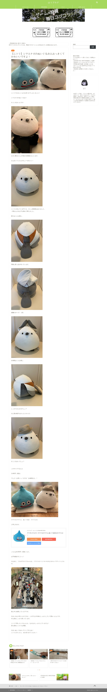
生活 (13, 50)
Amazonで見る (34, 539)
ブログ (63, 7)
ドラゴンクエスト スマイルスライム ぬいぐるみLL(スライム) (45, 533)
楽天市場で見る (48, 539)
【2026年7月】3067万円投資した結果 (83, 60)
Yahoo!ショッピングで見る (34, 543)
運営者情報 (44, 7)
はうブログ (53, 2)
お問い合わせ (82, 7)
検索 (74, 44)
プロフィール (25, 7)
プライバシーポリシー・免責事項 (24, 690)
